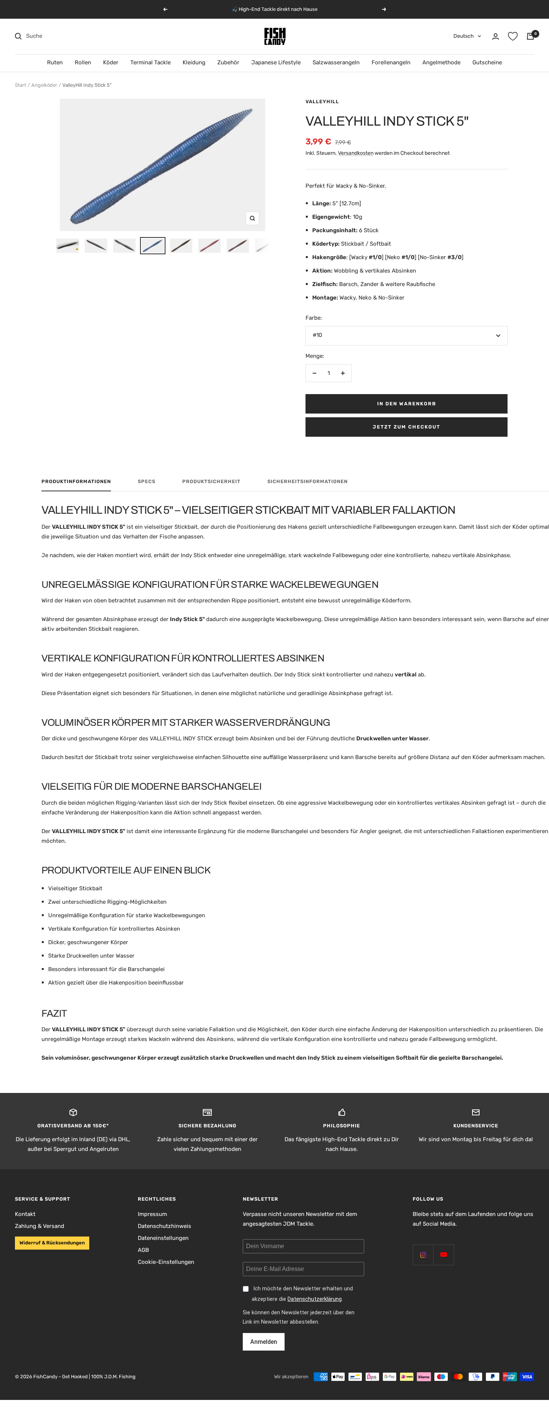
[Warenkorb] (530, 36)
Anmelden (263, 1341)
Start (20, 85)
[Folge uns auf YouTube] (443, 1254)
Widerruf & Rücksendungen (52, 1243)
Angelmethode (441, 62)
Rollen (83, 62)
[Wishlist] (513, 36)
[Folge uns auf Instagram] (423, 1254)
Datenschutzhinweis (164, 1226)
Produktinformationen (76, 481)
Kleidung (194, 62)
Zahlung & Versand (39, 1226)
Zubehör (228, 62)
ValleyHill (322, 101)
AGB (143, 1250)
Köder (110, 62)
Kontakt (25, 1214)
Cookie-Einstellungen (166, 1262)
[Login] (495, 36)
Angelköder (44, 85)
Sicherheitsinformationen (307, 481)
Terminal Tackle (150, 62)
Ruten (55, 62)
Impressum (152, 1214)
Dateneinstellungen (163, 1238)
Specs (146, 481)
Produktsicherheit (211, 481)
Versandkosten (355, 153)
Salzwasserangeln (336, 62)
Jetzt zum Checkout (406, 427)
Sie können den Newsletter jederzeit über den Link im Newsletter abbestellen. (298, 1317)
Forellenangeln (391, 62)
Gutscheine (487, 62)
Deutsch (463, 36)
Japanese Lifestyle (276, 62)
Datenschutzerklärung (315, 1299)
